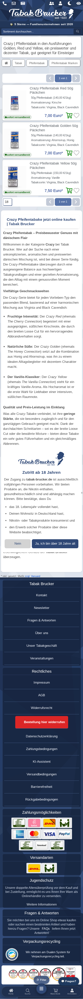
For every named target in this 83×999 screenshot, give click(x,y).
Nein (17, 543)
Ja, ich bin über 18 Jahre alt (55, 543)
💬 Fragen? (68, 981)
